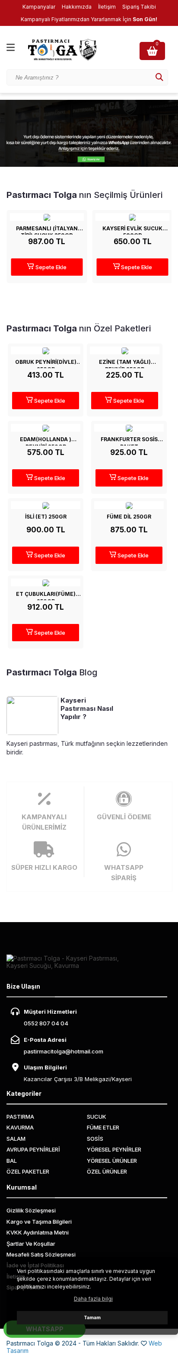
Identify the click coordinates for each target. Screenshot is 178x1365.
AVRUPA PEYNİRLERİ (33, 1149)
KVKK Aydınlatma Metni (37, 1232)
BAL (11, 1160)
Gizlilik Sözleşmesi (31, 1210)
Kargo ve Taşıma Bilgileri (39, 1221)
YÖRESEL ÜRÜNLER (112, 1160)
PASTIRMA (20, 1116)
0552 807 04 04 (46, 1023)
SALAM (15, 1138)
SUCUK (96, 1116)
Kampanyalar (38, 6)
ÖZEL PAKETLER (27, 1171)
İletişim (107, 6)
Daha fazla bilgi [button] (93, 1298)
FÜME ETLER (103, 1127)
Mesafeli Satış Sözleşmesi (41, 1254)
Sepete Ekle (50, 267)
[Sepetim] (153, 51)
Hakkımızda (77, 6)
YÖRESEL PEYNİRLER (114, 1149)
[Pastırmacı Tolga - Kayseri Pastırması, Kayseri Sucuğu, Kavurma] (69, 49)
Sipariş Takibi (139, 6)
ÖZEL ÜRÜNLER (107, 1171)
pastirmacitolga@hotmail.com (63, 1051)
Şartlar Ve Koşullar (30, 1243)
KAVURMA (20, 1127)
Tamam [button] (92, 1317)
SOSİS (95, 1138)
